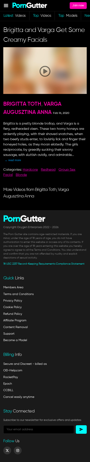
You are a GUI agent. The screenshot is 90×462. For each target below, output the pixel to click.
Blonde (21, 175)
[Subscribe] (81, 429)
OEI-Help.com (12, 370)
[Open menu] (6, 5)
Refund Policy (12, 313)
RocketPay (10, 377)
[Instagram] (18, 450)
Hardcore (30, 170)
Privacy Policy (12, 300)
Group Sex (67, 170)
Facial (8, 175)
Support (8, 333)
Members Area (13, 287)
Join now (78, 5)
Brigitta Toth (22, 104)
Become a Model (15, 340)
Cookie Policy (12, 307)
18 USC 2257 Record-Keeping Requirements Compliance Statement (44, 264)
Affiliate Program (14, 320)
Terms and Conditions (18, 294)
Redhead (48, 170)
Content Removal (15, 327)
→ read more (13, 160)
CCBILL (8, 390)
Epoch (7, 383)
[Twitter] (7, 450)
